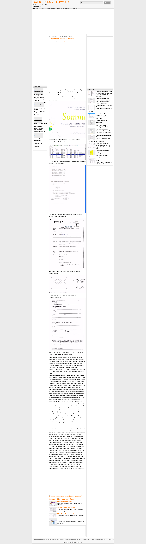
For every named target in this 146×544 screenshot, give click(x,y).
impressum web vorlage (53, 498)
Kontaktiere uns (51, 8)
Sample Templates (68, 539)
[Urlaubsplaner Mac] (53, 523)
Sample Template (86, 539)
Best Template (103, 539)
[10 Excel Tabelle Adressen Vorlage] (91, 163)
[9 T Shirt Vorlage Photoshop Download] (53, 517)
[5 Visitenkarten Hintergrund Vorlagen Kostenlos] (91, 154)
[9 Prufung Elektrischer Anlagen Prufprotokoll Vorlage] (53, 511)
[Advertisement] (73, 21)
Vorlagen (55, 36)
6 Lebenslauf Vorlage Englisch (103, 98)
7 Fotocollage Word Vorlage (102, 143)
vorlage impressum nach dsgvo (65, 498)
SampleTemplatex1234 (51, 2)
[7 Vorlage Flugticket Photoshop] (52, 505)
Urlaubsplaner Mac (61, 520)
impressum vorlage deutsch (68, 494)
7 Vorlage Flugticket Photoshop (64, 501)
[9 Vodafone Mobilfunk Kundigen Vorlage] (91, 139)
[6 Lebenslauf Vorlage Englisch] (91, 102)
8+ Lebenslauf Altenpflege (102, 129)
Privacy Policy (74, 8)
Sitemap (67, 8)
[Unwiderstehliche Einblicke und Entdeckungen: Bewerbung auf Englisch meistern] (38, 120)
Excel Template (95, 539)
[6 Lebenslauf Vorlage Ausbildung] (91, 95)
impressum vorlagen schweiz (75, 496)
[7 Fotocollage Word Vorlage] (91, 147)
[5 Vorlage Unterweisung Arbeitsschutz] (91, 124)
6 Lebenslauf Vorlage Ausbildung (104, 91)
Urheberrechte (60, 8)
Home (37, 8)
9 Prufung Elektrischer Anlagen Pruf (66, 507)
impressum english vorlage (56, 494)
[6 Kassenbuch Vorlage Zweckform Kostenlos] (91, 109)
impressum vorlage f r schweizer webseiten (60, 496)
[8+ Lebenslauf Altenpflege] (91, 133)
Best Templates (77, 539)
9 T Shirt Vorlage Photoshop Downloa (66, 513)
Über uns (43, 8)
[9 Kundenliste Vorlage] (91, 118)
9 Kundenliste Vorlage (101, 113)
